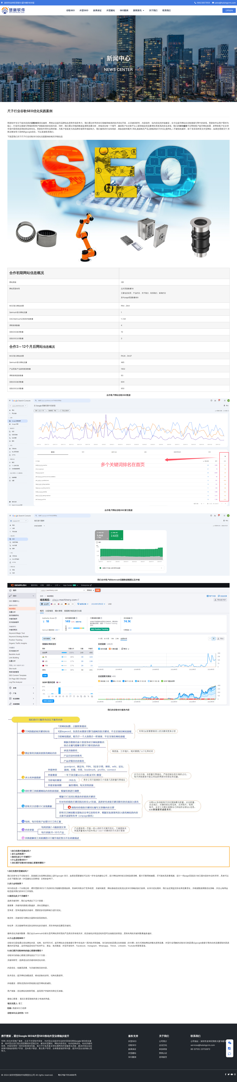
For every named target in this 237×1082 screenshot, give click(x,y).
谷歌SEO (70, 10)
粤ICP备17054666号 (67, 1075)
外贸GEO (84, 10)
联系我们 (166, 10)
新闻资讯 (137, 10)
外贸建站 (111, 10)
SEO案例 (124, 10)
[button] (229, 10)
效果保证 (97, 10)
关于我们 (153, 10)
